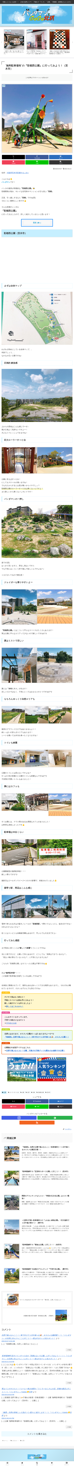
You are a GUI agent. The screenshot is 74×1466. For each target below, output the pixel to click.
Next (73, 42)
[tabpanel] (14, 42)
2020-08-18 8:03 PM (8, 1394)
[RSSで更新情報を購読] (37, 1122)
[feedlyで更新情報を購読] (54, 1118)
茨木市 (48, 1092)
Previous (1, 42)
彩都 (34, 1092)
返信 (69, 1350)
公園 (5, 1092)
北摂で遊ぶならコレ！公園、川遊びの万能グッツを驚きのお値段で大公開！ (35, 1051)
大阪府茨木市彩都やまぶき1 (18, 173)
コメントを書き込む (37, 1434)
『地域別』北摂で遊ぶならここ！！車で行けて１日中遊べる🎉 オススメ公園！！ (36, 1037)
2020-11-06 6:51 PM (8, 1418)
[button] (60, 162)
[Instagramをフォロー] (19, 1118)
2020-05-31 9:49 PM (8, 1361)
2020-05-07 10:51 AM (8, 1341)
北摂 (28, 1092)
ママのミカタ (11, 1023)
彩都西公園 (41, 1092)
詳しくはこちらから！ (15, 1006)
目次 (35, 223)
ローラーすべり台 (14, 1092)
